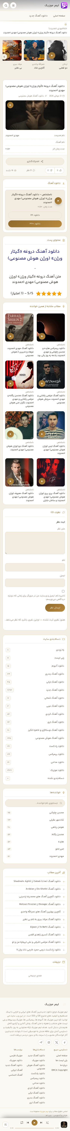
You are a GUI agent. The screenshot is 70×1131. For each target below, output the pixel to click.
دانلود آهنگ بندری (54, 674)
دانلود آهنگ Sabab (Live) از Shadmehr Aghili (37, 881)
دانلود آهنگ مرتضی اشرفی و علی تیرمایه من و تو (36, 942)
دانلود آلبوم (58, 666)
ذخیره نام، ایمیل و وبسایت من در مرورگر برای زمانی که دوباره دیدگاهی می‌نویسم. (36, 597)
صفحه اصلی (59, 16)
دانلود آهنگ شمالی (54, 698)
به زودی (60, 650)
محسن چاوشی (56, 813)
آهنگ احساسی (15, 1075)
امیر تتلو (59, 849)
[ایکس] (57, 1042)
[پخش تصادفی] (47, 1122)
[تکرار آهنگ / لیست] (22, 1122)
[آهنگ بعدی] (41, 1122)
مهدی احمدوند (56, 28)
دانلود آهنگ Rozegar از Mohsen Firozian (40, 904)
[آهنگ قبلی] (28, 1122)
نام (63, 560)
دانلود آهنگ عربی (55, 706)
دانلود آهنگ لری (55, 722)
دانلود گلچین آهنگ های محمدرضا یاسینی (40, 896)
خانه (65, 28)
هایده (61, 842)
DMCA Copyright (59, 1070)
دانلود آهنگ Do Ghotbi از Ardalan (43, 889)
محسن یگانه (58, 834)
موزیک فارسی (16, 1055)
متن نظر (61, 529)
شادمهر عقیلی (56, 820)
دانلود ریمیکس (56, 754)
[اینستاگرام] (49, 1042)
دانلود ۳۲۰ (35, 224)
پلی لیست (59, 658)
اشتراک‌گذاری (33, 161)
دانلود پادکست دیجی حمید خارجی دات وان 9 (38, 950)
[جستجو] (6, 5)
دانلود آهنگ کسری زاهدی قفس (44, 935)
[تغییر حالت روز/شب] (13, 5)
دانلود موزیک (57, 770)
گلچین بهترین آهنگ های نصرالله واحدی (41, 912)
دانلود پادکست (56, 746)
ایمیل (62, 576)
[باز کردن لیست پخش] (5, 1124)
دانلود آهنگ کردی (55, 714)
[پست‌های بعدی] (4, 57)
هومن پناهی (57, 827)
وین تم (48, 1115)
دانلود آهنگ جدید (38, 16)
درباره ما (63, 1065)
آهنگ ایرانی (16, 1070)
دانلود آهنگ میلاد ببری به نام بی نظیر (42, 919)
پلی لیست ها (61, 1060)
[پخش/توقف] (35, 1123)
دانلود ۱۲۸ (35, 215)
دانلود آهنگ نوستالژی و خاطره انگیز (46, 730)
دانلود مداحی (57, 762)
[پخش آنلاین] (52, 55)
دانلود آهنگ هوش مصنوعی (49, 738)
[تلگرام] (41, 1042)
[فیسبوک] (64, 1042)
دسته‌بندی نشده (56, 778)
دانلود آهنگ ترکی (55, 682)
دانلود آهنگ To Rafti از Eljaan (45, 927)
